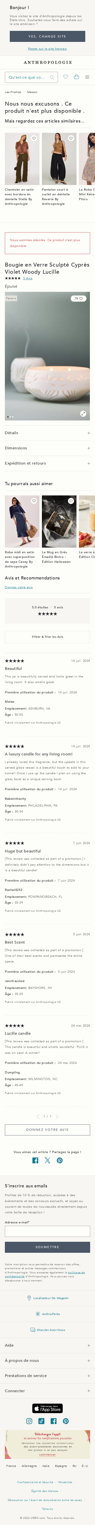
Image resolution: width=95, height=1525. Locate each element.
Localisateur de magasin (51, 1298)
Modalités (65, 1482)
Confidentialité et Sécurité (35, 1482)
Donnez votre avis (19, 587)
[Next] (57, 1116)
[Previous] (38, 1116)
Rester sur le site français (47, 49)
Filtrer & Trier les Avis (47, 637)
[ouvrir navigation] (87, 77)
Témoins (47, 1509)
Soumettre (48, 1247)
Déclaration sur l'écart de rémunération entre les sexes (45, 1500)
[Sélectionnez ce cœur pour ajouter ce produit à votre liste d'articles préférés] (33, 138)
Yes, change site (47, 36)
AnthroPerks (51, 1314)
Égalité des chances (44, 1491)
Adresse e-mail (16, 1222)
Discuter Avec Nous (51, 1330)
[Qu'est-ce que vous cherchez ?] (52, 77)
